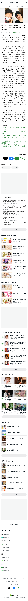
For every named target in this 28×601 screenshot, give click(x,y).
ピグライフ (5, 560)
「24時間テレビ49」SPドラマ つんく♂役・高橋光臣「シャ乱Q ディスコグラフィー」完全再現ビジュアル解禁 (18, 351)
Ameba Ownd (6, 547)
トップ (2, 6)
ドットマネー (6, 537)
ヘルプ (23, 578)
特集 (22, 6)
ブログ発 (16, 6)
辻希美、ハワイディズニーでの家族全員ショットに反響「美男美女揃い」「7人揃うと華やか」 (18, 337)
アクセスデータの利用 (14, 584)
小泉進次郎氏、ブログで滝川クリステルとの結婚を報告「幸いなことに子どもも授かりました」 (13, 147)
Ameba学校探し (6, 570)
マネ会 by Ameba (7, 540)
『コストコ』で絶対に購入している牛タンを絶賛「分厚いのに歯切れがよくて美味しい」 (14, 206)
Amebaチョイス (6, 534)
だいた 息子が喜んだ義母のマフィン (15, 483)
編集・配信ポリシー (15, 578)
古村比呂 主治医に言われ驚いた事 (15, 488)
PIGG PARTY (5, 554)
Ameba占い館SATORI (7, 564)
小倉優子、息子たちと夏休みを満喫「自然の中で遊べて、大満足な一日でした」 (14, 201)
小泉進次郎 (15, 167)
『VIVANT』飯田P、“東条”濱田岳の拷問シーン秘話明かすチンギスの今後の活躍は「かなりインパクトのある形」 (18, 357)
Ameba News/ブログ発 (15, 32)
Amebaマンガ (6, 557)
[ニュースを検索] (26, 2)
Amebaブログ (6, 544)
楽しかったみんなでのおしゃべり (15, 477)
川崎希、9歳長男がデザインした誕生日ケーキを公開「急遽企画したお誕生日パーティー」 (14, 212)
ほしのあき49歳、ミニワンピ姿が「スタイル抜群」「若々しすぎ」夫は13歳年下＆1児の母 (21, 386)
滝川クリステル (6, 167)
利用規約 (7, 581)
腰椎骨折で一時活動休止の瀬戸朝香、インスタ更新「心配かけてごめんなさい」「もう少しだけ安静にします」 (18, 344)
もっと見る (14, 229)
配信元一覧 (5, 578)
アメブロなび (6, 567)
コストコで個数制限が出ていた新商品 (16, 471)
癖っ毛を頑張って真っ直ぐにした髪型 (16, 465)
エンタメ (9, 6)
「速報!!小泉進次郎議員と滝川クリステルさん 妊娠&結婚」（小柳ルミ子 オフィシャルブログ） (13, 137)
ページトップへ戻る (14, 524)
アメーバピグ (6, 550)
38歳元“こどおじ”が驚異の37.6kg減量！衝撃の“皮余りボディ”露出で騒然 (21, 412)
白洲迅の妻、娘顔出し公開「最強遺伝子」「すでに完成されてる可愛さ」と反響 (18, 363)
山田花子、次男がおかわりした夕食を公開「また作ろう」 (14, 218)
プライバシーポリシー (17, 581)
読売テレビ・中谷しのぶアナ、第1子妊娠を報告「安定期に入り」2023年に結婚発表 (21, 399)
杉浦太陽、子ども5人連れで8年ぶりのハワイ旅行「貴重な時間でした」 (14, 223)
